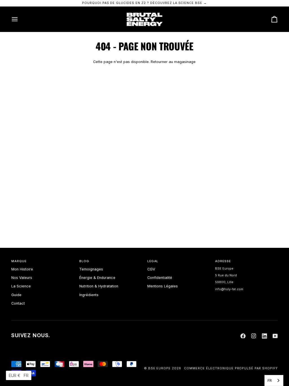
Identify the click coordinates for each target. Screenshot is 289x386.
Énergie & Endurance (97, 278)
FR (270, 380)
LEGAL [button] (153, 261)
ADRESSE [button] (223, 261)
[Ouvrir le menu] (19, 19)
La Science (21, 286)
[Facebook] (243, 336)
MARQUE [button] (19, 261)
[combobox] (273, 380)
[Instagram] (253, 336)
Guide (16, 295)
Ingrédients (88, 295)
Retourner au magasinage (173, 62)
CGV (151, 269)
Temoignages (91, 269)
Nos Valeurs (21, 278)
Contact (18, 303)
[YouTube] (275, 336)
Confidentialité (159, 278)
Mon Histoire (22, 269)
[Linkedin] (264, 336)
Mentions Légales (162, 286)
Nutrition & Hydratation (98, 286)
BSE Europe (159, 368)
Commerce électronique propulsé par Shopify (231, 368)
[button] (18, 375)
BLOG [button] (84, 261)
